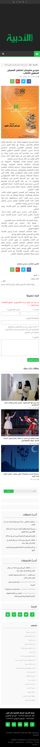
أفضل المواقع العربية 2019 (28, 656)
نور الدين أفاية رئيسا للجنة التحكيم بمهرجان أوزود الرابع (20, 548)
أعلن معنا (32, 652)
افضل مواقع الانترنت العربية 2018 (25, 668)
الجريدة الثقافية (30, 676)
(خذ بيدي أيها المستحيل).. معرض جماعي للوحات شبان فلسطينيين (21, 404)
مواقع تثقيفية (31, 692)
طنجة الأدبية (34, 77)
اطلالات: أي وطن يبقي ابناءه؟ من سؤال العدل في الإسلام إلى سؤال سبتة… (21, 541)
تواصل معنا (31, 680)
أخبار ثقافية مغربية (29, 644)
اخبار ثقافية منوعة (30, 664)
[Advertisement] (20, 19)
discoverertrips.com (33, 740)
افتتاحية (37, 742)
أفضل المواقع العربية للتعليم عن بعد (25, 660)
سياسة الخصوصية (30, 684)
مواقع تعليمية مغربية (29, 696)
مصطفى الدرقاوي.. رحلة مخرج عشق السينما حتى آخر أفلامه (19, 523)
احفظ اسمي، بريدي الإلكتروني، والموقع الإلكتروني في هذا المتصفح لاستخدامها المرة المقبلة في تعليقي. (22, 329)
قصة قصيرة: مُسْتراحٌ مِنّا (12, 589)
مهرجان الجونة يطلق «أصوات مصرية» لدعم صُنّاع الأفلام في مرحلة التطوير (20, 530)
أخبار (30, 65)
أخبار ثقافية (32, 640)
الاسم (36, 309)
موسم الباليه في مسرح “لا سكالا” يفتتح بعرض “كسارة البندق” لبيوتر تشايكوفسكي (21, 440)
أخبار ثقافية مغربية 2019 (28, 648)
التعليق (35, 337)
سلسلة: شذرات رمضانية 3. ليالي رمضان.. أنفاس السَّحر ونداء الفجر (21, 475)
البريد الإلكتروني (13, 309)
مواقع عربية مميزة (30, 700)
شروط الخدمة (31, 688)
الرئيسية (35, 65)
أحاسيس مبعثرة (30, 632)
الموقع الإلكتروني (32, 318)
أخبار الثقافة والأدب (29, 636)
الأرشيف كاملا (31, 672)
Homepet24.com (21, 740)
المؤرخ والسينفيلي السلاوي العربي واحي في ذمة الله (20, 536)
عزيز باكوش (31, 575)
